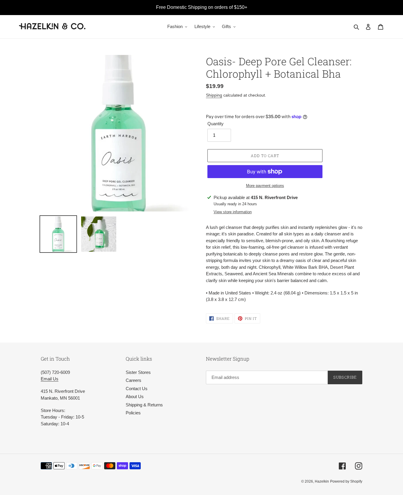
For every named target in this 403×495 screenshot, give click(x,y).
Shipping (214, 95)
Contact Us (137, 388)
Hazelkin (322, 481)
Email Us (49, 378)
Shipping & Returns (144, 404)
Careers (133, 380)
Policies (133, 412)
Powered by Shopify (346, 481)
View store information (233, 212)
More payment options (265, 185)
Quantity (215, 123)
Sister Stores (138, 372)
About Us (135, 396)
